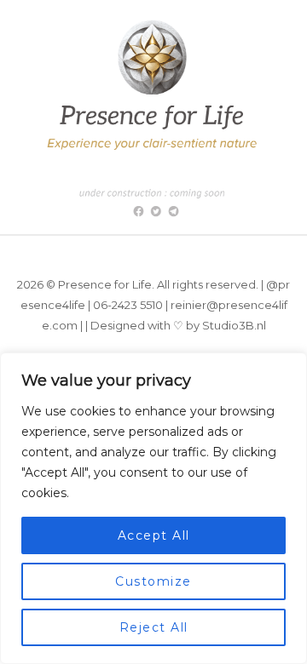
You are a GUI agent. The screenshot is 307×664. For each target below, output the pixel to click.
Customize (153, 581)
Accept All (154, 535)
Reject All (153, 627)
